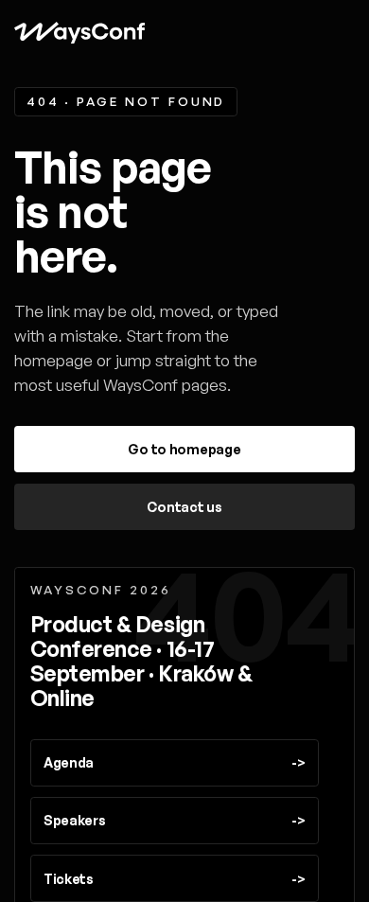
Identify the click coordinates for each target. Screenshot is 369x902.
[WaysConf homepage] (79, 33)
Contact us (184, 507)
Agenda (174, 762)
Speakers (174, 820)
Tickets (174, 879)
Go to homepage (184, 449)
